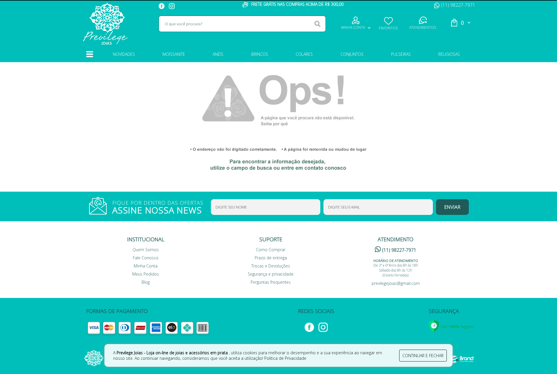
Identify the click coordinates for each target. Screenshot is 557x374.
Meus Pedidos (145, 274)
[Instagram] (172, 5)
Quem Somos (146, 249)
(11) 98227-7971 (458, 5)
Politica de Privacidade (285, 358)
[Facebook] (162, 5)
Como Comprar (270, 249)
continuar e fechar (423, 355)
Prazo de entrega (271, 257)
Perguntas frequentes (271, 282)
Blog (146, 282)
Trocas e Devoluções (270, 266)
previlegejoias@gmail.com (396, 283)
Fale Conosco (145, 257)
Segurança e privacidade (271, 274)
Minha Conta (146, 266)
